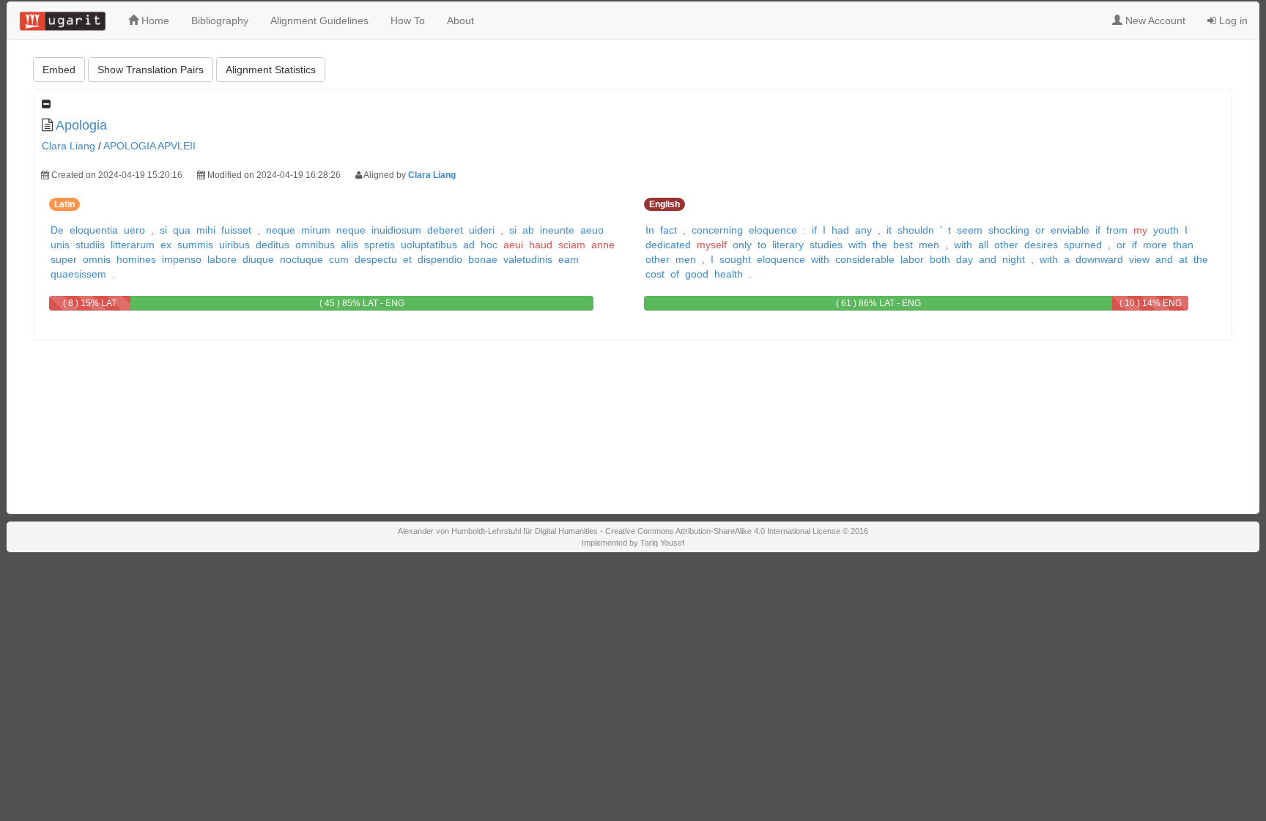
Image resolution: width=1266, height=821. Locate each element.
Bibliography (219, 20)
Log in (1232, 20)
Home (153, 20)
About (460, 20)
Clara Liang (68, 146)
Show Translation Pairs (150, 69)
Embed (58, 69)
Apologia (81, 125)
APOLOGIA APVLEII (149, 146)
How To (407, 20)
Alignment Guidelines (319, 20)
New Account (1153, 20)
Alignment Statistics (271, 69)
